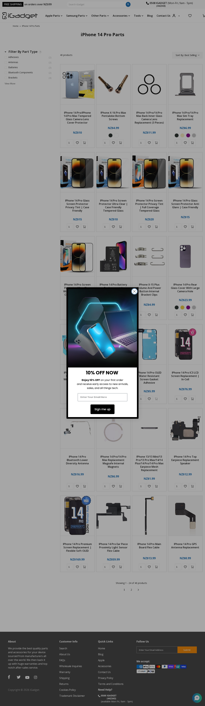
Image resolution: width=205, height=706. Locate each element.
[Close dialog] (134, 291)
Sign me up (102, 409)
